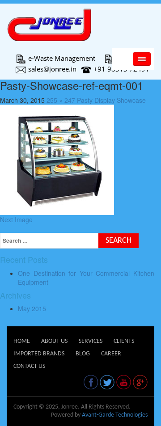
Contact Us (29, 366)
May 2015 (32, 308)
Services (90, 341)
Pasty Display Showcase (111, 100)
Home (21, 341)
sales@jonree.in (52, 68)
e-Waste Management (61, 58)
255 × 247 (61, 100)
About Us (54, 341)
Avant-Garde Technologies (115, 415)
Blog (83, 353)
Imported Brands (38, 353)
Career (111, 353)
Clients (124, 341)
